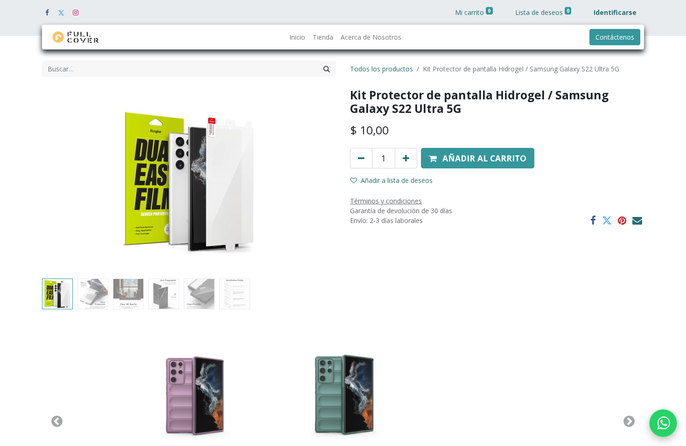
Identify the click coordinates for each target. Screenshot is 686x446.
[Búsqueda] (326, 69)
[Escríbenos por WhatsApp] (663, 423)
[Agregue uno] (406, 158)
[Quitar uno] (361, 158)
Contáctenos (614, 37)
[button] (64, 181)
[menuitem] (297, 37)
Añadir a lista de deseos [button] (397, 180)
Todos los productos (381, 68)
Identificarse (615, 12)
